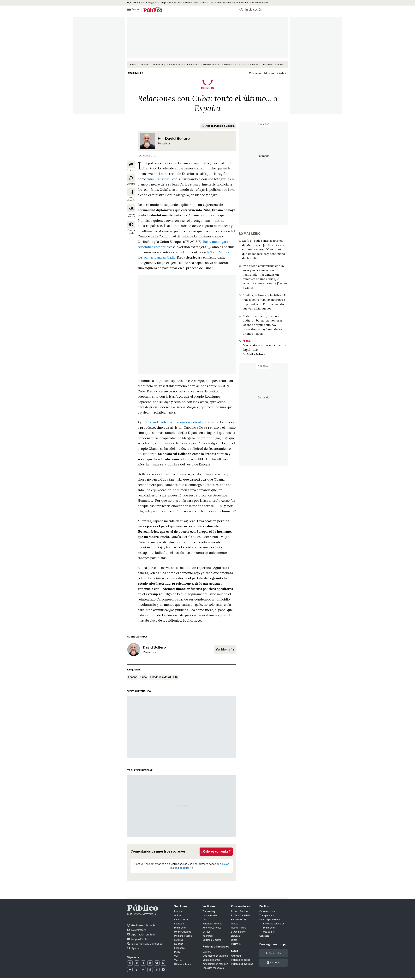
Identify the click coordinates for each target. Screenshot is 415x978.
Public (280, 64)
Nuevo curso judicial (259, 2)
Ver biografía (225, 649)
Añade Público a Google (220, 125)
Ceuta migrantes (151, 2)
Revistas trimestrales (215, 946)
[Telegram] (143, 969)
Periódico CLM (238, 919)
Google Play (275, 953)
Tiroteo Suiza (242, 2)
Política (133, 64)
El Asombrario (238, 931)
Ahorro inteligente (211, 927)
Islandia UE (205, 2)
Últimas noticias (182, 964)
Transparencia (266, 915)
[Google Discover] (136, 963)
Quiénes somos (267, 911)
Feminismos (193, 64)
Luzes (234, 939)
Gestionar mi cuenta (143, 925)
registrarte (186, 867)
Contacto (264, 935)
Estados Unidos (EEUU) (164, 677)
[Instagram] (163, 963)
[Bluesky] (156, 963)
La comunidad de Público (147, 943)
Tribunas (269, 73)
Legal (234, 950)
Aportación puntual (143, 934)
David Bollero (177, 138)
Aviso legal (236, 955)
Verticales (208, 906)
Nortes (234, 923)
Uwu (204, 919)
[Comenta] (131, 178)
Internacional (176, 64)
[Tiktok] (136, 969)
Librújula (235, 935)
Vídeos (177, 956)
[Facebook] (143, 963)
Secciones (180, 906)
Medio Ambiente (211, 64)
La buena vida (209, 915)
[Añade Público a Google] (130, 963)
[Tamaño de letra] (131, 208)
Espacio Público (239, 911)
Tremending (159, 64)
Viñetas (281, 73)
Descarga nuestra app (272, 944)
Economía (268, 64)
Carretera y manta (211, 939)
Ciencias (254, 64)
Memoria (229, 64)
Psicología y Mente (212, 923)
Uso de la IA (269, 931)
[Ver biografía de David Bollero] (133, 649)
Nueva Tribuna (238, 927)
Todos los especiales (213, 967)
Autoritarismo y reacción (215, 963)
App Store (275, 962)
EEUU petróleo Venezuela (223, 2)
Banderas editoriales (273, 923)
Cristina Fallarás (256, 354)
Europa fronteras (168, 2)
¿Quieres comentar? (216, 851)
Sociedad (179, 923)
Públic (177, 952)
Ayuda (135, 948)
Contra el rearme (211, 959)
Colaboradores (240, 906)
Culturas (241, 64)
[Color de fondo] (131, 225)
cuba (143, 677)
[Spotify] (150, 969)
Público (142, 908)
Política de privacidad (242, 963)
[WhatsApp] (156, 969)
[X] (150, 963)
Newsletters (138, 930)
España (132, 677)
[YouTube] (130, 969)
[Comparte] (131, 164)
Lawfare (206, 951)
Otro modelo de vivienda (215, 955)
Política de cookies (240, 959)
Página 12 (236, 943)
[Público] (152, 9)
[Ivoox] (163, 969)
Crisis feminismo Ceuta (187, 2)
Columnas (135, 73)
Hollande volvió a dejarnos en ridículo (174, 422)
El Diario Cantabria (240, 915)
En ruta (206, 931)
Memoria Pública (183, 935)
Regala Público (140, 939)
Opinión (145, 64)
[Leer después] (131, 192)
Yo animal (207, 935)
